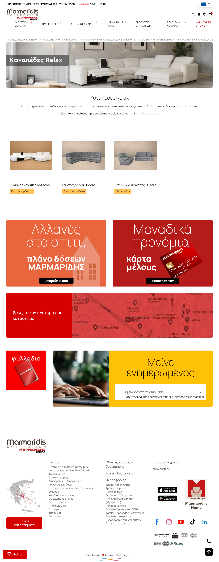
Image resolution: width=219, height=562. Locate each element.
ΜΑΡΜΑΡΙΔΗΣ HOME (114, 24)
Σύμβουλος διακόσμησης (64, 495)
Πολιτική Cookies (116, 506)
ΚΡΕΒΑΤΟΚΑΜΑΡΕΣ (82, 24)
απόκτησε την (163, 281)
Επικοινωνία (56, 516)
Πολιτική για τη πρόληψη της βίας (69, 467)
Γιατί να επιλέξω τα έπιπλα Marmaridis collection (71, 489)
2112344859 (49, 4)
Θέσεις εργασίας (59, 502)
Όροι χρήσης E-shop (61, 498)
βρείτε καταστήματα (24, 523)
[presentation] (10, 65)
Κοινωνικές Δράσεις (60, 484)
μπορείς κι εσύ (56, 281)
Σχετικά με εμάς (58, 477)
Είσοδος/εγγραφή (166, 462)
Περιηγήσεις (56, 509)
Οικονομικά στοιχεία (118, 523)
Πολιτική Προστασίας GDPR (122, 509)
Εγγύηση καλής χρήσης (119, 495)
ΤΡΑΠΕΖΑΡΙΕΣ (50, 24)
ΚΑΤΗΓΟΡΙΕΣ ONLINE (204, 24)
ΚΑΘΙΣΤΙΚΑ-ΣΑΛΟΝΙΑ (21, 24)
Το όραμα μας (57, 474)
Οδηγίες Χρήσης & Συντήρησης (119, 464)
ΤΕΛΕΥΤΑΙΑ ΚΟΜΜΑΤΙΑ (173, 24)
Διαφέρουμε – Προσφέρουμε (66, 481)
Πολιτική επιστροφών (118, 516)
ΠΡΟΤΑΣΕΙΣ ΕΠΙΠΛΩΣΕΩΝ (143, 24)
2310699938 (67, 4)
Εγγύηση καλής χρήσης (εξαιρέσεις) (119, 500)
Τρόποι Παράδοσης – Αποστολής (125, 513)
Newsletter (161, 469)
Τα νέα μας (55, 512)
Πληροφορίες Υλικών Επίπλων (123, 520)
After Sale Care (57, 505)
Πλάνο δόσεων (114, 491)
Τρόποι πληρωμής (116, 488)
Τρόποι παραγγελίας (118, 484)
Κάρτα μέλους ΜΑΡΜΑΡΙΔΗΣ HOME (69, 470)
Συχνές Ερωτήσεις (119, 473)
